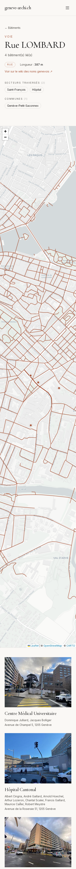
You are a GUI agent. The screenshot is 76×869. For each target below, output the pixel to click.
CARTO (70, 645)
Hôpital (36, 89)
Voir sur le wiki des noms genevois (28, 71)
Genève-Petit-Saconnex (23, 105)
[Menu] (67, 8)
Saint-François (16, 89)
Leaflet (34, 645)
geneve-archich (18, 8)
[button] (30, 425)
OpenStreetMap (52, 645)
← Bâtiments (12, 27)
